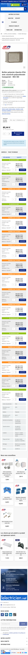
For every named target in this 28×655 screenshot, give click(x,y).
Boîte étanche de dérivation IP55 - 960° (21, 472)
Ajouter (22, 169)
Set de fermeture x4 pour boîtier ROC (7, 522)
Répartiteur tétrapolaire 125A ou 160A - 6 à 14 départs (21, 499)
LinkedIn (10, 614)
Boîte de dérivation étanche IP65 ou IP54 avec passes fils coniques (7, 474)
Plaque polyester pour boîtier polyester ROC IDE (7, 553)
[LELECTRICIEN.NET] (6, 3)
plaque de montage (6, 113)
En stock (4, 83)
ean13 (3, 85)
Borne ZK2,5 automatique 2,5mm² (7, 498)
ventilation (9, 110)
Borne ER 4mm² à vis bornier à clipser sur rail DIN (21, 553)
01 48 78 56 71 (23, 1)
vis (5, 104)
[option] (7, 550)
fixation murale (5, 109)
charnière (18, 109)
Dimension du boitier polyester (5, 120)
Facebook (2, 614)
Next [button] (27, 548)
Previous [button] (1, 548)
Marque (3, 80)
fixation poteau (12, 109)
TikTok (14, 614)
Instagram (6, 614)
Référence (4, 82)
